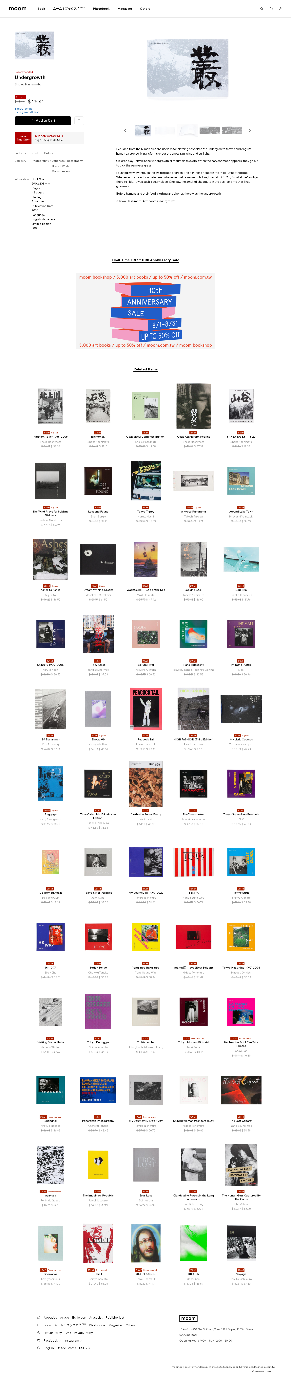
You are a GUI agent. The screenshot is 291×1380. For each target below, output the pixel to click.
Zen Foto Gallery (42, 153)
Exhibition (79, 1317)
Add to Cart (45, 120)
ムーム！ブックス (69, 9)
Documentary (61, 171)
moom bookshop (17, 9)
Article (64, 1317)
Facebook (51, 1340)
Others (145, 9)
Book (41, 9)
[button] (125, 130)
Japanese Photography (67, 161)
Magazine (125, 9)
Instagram (72, 1340)
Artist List (96, 1317)
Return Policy (53, 1333)
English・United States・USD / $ (67, 1348)
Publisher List (115, 1317)
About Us (50, 1317)
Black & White (60, 166)
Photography (40, 161)
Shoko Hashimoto (28, 84)
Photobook (101, 9)
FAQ (68, 1333)
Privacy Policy (83, 1333)
